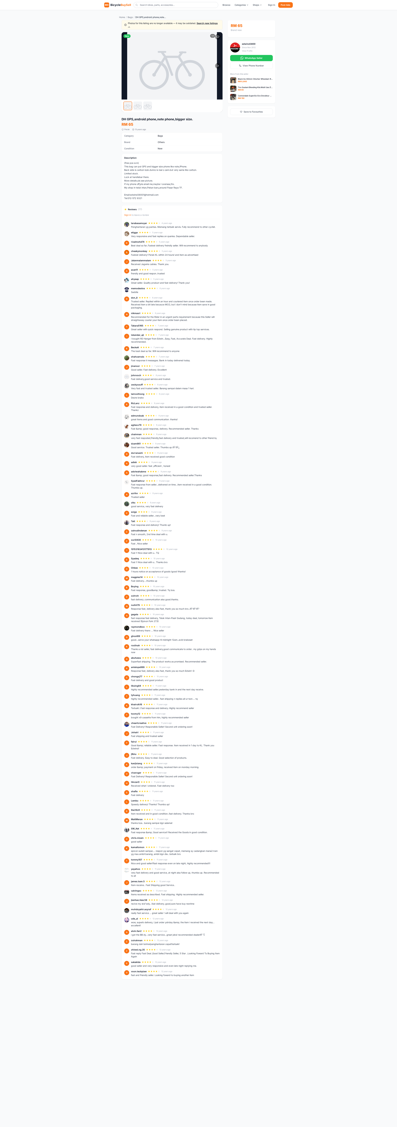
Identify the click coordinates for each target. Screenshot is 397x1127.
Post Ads (285, 5)
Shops (256, 5)
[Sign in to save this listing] (218, 37)
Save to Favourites (253, 111)
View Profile (247, 51)
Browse (226, 5)
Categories (240, 5)
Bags (130, 17)
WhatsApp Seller (254, 58)
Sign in (127, 215)
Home (122, 17)
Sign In (271, 5)
